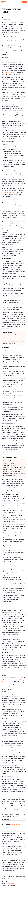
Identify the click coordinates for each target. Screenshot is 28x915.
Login (20, 1)
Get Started (24, 1)
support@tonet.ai (9, 72)
